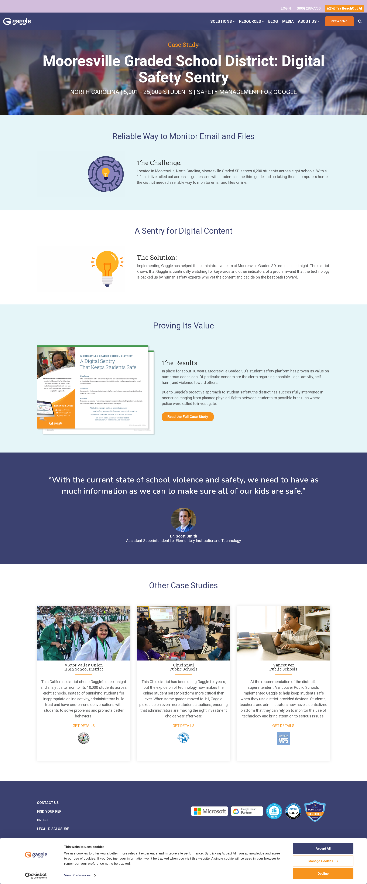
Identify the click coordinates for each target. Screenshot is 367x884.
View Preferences (77, 875)
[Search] (360, 21)
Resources (250, 21)
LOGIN (286, 8)
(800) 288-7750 (308, 8)
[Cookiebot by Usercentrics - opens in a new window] (36, 876)
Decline (323, 873)
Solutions (221, 21)
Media (288, 21)
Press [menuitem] (42, 820)
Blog (273, 21)
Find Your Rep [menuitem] (49, 811)
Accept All (323, 848)
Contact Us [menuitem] (48, 803)
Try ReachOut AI (344, 8)
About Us (307, 21)
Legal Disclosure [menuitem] (53, 829)
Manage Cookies (320, 861)
